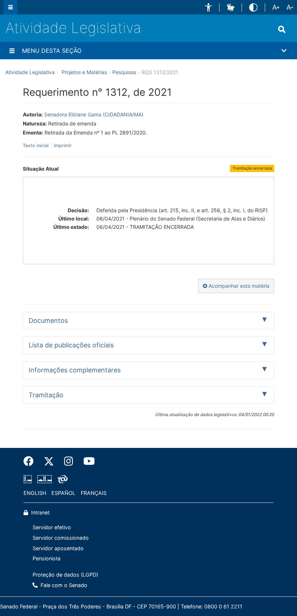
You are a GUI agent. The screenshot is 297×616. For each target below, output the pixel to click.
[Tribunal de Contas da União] (61, 479)
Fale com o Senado (63, 585)
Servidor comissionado (61, 538)
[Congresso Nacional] (44, 479)
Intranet (40, 512)
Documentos (48, 320)
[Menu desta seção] (12, 50)
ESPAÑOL (63, 493)
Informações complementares (75, 370)
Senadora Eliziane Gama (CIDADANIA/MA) (93, 114)
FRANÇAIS (93, 493)
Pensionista (46, 558)
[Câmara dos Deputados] (29, 479)
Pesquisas (124, 72)
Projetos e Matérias (84, 72)
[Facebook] (31, 461)
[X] (49, 461)
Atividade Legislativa (73, 28)
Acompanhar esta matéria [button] (238, 286)
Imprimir (63, 145)
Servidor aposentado (58, 548)
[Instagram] (68, 461)
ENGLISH (35, 493)
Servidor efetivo (52, 527)
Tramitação (46, 395)
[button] (208, 7)
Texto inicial (36, 145)
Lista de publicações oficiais (71, 345)
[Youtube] (86, 461)
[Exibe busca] (282, 29)
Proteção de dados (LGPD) (65, 575)
